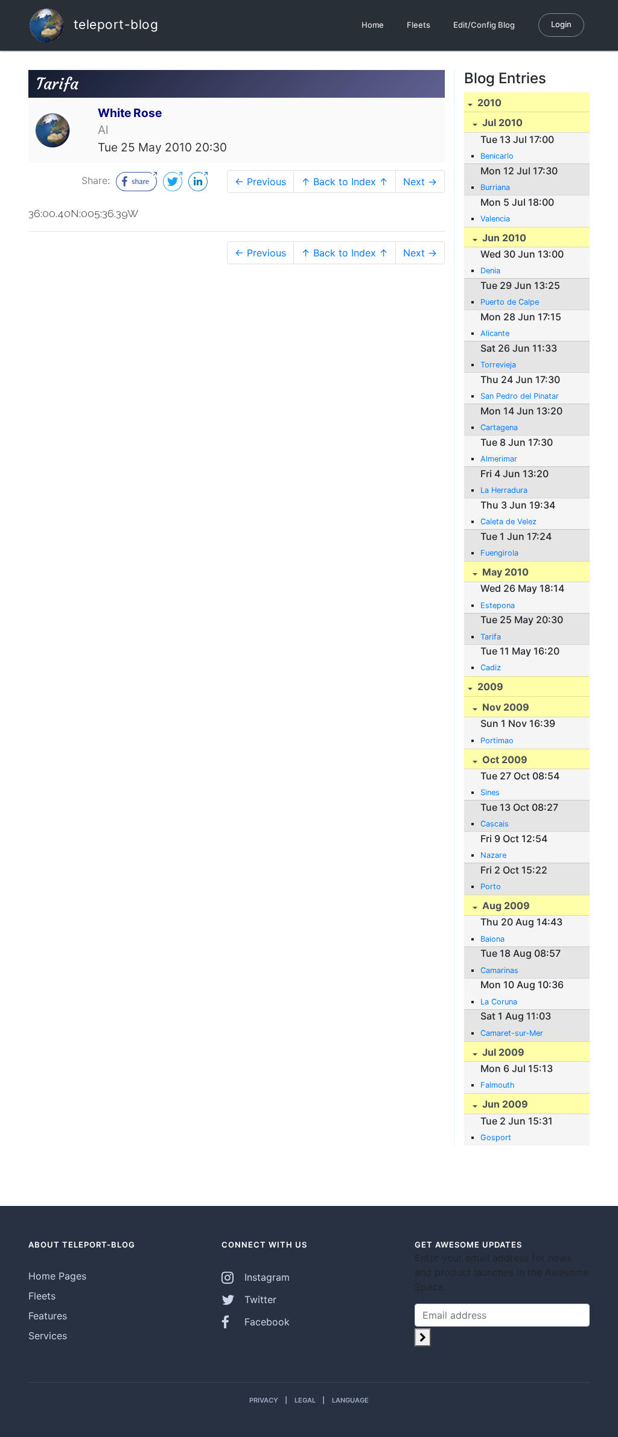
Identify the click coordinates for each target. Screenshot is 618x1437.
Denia (490, 270)
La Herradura (503, 490)
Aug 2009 (505, 905)
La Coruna (498, 1001)
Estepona (497, 605)
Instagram (265, 1277)
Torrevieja (498, 364)
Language (350, 1400)
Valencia (495, 218)
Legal (305, 1400)
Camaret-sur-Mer (511, 1033)
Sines (490, 792)
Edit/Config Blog (484, 25)
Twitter (258, 1299)
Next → (420, 182)
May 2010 (504, 572)
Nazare (493, 855)
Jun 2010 (503, 238)
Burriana (495, 187)
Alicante (494, 333)
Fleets (418, 25)
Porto (490, 886)
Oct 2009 (503, 759)
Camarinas (499, 970)
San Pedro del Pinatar (519, 396)
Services (47, 1336)
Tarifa (490, 636)
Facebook (265, 1322)
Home (373, 25)
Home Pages (57, 1276)
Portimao (497, 740)
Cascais (494, 823)
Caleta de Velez (508, 521)
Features (47, 1316)
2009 (489, 686)
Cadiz (490, 667)
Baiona (492, 939)
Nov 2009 (504, 707)
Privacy (263, 1400)
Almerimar (498, 458)
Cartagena (499, 427)
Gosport (495, 1137)
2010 (488, 103)
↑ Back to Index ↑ (344, 182)
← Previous (260, 182)
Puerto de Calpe (509, 301)
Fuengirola (499, 552)
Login (561, 24)
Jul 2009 (502, 1052)
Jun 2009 (504, 1104)
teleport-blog (113, 23)
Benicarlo (497, 155)
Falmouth (497, 1085)
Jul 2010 (501, 122)
